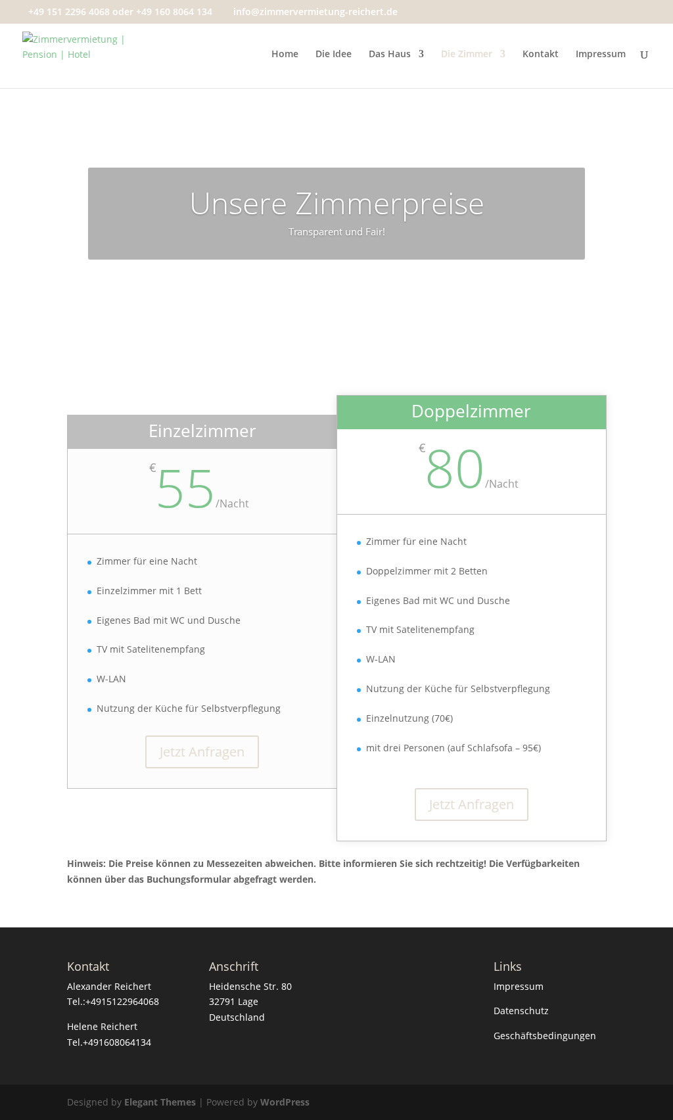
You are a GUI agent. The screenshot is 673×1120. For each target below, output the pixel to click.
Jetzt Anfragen (202, 751)
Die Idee (333, 54)
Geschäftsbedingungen (545, 1035)
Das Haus (390, 54)
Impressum (601, 54)
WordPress (285, 1102)
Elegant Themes (160, 1102)
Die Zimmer (466, 54)
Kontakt (540, 54)
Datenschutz (521, 1010)
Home (284, 54)
